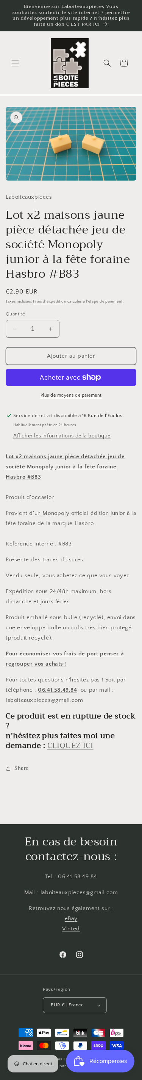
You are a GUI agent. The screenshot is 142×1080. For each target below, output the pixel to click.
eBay (71, 918)
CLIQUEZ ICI (70, 745)
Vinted (71, 928)
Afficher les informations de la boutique (62, 436)
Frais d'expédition (49, 302)
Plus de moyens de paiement (71, 395)
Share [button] (21, 768)
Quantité (15, 314)
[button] (15, 63)
